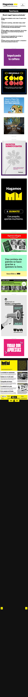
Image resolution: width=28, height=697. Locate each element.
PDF (17, 400)
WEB (11, 400)
